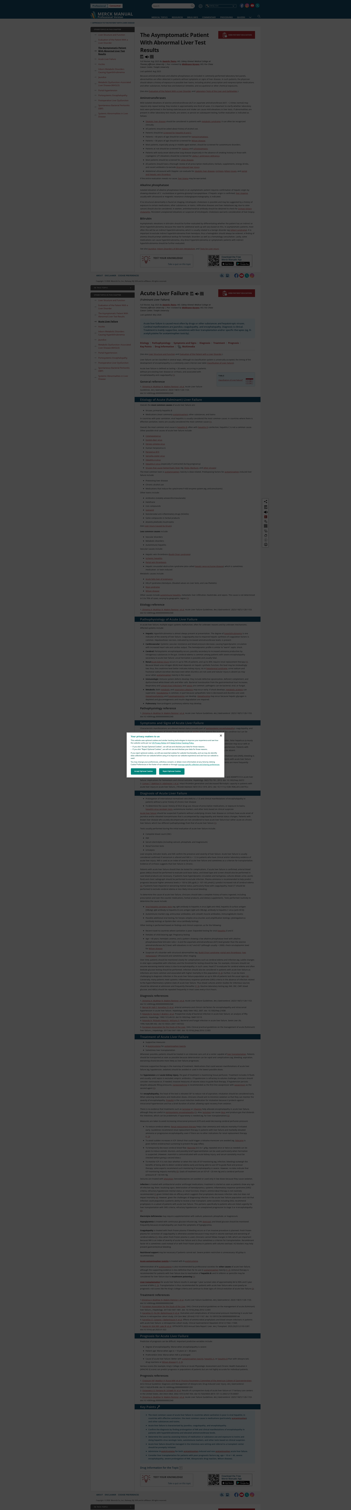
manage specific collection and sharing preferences (198, 765)
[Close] (221, 735)
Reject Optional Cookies (172, 771)
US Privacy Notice (159, 743)
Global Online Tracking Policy (182, 743)
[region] (176, 755)
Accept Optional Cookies (143, 771)
